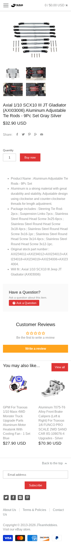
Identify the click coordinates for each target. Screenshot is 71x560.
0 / (54, 5)
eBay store (22, 529)
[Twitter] (6, 497)
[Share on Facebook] (17, 134)
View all (60, 367)
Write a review (35, 348)
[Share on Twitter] (23, 134)
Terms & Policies (34, 510)
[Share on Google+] (36, 134)
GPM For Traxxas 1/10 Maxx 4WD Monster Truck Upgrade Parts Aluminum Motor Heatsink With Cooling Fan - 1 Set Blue (16, 423)
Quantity (8, 150)
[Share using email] (42, 134)
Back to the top (53, 463)
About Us (9, 510)
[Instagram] (20, 497)
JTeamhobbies (46, 525)
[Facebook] (13, 497)
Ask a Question (26, 303)
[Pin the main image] (29, 134)
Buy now (30, 157)
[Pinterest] (27, 497)
